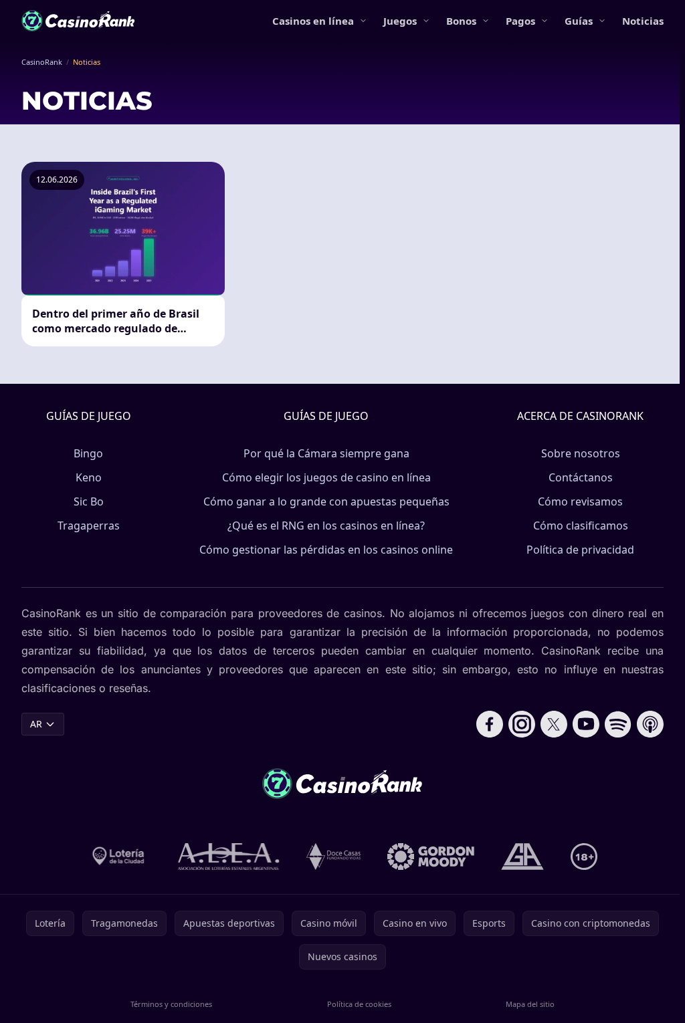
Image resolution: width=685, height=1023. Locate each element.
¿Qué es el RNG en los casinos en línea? (326, 525)
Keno (89, 477)
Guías (579, 20)
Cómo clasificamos (580, 525)
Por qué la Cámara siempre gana (326, 453)
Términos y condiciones (171, 1004)
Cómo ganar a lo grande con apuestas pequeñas (326, 501)
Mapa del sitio (530, 1004)
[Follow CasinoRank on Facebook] (489, 724)
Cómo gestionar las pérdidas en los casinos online (326, 549)
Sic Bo (89, 501)
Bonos (461, 20)
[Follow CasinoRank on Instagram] (521, 724)
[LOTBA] (119, 856)
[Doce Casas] (333, 856)
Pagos (520, 20)
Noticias (643, 20)
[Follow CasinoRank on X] (554, 724)
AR (36, 723)
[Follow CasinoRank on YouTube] (586, 724)
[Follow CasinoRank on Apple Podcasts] (650, 724)
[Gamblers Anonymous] (522, 856)
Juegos (400, 20)
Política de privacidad (580, 549)
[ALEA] (229, 856)
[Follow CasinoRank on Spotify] (618, 724)
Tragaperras (89, 525)
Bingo (88, 453)
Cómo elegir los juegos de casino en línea (326, 477)
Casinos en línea (313, 20)
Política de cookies (359, 1004)
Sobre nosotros (580, 453)
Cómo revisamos (580, 501)
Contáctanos (581, 477)
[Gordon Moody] (430, 856)
